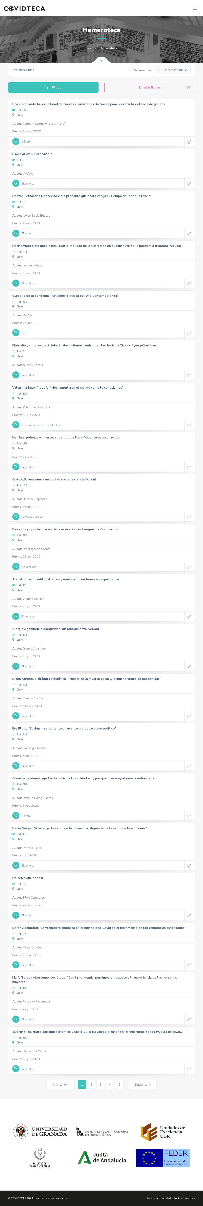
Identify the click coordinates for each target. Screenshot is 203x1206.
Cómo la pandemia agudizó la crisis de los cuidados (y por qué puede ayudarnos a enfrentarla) (84, 778)
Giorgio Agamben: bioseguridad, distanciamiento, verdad (55, 629)
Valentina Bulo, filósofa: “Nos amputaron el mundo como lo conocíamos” (68, 387)
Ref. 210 (21, 202)
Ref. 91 (21, 160)
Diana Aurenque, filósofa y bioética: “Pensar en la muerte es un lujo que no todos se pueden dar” (86, 679)
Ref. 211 (21, 252)
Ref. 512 (21, 734)
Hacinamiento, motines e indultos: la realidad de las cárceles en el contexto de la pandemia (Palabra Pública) (96, 246)
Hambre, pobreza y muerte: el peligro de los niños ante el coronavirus (65, 437)
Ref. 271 (21, 685)
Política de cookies (184, 1198)
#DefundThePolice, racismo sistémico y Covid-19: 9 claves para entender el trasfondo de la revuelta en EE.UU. (97, 1032)
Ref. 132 (21, 485)
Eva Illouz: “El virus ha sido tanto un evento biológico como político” (64, 728)
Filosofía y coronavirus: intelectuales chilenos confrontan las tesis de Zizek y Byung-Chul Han (84, 345)
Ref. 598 (21, 934)
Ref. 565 (21, 110)
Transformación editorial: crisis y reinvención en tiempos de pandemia (65, 579)
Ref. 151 (21, 443)
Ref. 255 (21, 535)
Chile (19, 115)
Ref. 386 (21, 1038)
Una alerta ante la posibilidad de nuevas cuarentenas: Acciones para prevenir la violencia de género (88, 104)
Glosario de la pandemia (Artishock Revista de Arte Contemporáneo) (65, 296)
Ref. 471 (21, 635)
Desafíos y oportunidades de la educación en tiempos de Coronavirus (65, 529)
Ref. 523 (21, 884)
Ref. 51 (21, 351)
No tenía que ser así (27, 878)
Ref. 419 (21, 585)
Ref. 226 (21, 302)
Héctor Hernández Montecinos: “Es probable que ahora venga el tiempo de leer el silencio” (82, 196)
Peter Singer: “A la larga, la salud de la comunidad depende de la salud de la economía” (79, 828)
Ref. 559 (21, 784)
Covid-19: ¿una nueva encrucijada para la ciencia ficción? (54, 479)
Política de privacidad (159, 1198)
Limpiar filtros (150, 87)
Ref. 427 (21, 394)
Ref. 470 (21, 834)
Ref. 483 (21, 988)
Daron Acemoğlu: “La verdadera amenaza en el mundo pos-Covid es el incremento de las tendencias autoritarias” (99, 928)
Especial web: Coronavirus (32, 154)
